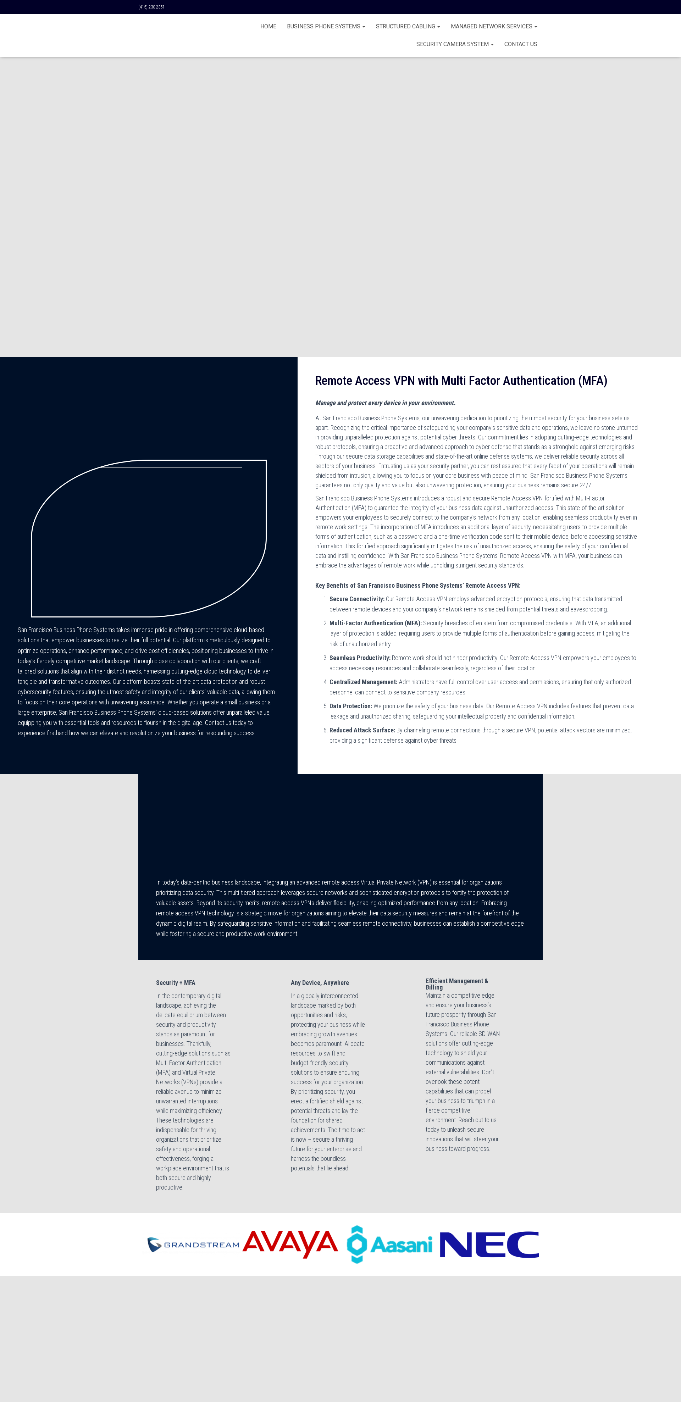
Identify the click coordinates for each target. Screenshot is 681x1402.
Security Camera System (453, 44)
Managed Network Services (492, 26)
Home (268, 26)
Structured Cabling (406, 26)
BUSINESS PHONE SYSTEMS (324, 26)
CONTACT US (520, 44)
